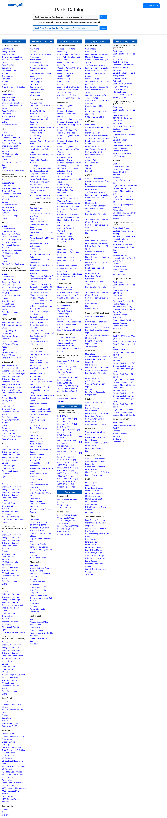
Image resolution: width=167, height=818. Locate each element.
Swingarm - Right (9, 54)
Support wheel (36, 501)
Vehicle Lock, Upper (66, 518)
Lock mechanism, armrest (41, 54)
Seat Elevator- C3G (93, 152)
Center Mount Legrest (39, 547)
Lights (4, 84)
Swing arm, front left (10, 452)
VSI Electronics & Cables (95, 65)
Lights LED (90, 114)
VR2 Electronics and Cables (97, 138)
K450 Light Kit (8, 744)
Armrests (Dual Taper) (122, 306)
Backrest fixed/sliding (39, 116)
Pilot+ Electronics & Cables (97, 68)
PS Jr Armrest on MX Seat (13, 774)
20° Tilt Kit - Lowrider (122, 118)
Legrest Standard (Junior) (124, 379)
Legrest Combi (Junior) (123, 382)
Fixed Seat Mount (92, 496)
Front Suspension (92, 133)
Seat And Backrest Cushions (42, 127)
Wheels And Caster (10, 677)
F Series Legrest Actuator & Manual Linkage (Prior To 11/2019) (41, 279)
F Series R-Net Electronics (13, 170)
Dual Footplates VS (38, 336)
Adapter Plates (91, 98)
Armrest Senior (119, 390)
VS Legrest (34, 333)
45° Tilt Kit (117, 59)
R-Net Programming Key (67, 385)
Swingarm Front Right (11, 384)
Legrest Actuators (37, 176)
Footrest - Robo (36, 627)
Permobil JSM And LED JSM (69, 369)
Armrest (33, 51)
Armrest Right (35, 249)
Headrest (33, 555)
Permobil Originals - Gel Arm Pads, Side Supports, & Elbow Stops (69, 124)
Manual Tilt (34, 612)
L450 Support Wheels (11, 799)
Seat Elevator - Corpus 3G (96, 87)
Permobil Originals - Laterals (69, 119)
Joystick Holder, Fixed (39, 260)
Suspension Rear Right (11, 143)
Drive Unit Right (8, 140)
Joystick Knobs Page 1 (67, 388)
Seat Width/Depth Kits (122, 244)
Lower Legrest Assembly (40, 412)
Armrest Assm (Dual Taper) (124, 236)
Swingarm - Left (9, 51)
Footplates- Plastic (38, 544)
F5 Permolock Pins (65, 534)
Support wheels (8, 228)
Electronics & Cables (94, 512)
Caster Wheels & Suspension (97, 356)
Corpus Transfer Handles (68, 214)
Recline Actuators (37, 130)
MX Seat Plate (8, 755)
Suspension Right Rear (11, 239)
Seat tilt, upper (36, 81)
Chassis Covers (8, 742)
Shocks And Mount (10, 146)
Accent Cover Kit (9, 439)
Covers (5, 159)
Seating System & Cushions (97, 335)
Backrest (33, 70)
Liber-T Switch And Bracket (69, 330)
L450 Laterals (8, 796)
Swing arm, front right (11, 449)
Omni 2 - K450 (63, 76)
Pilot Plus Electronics (122, 153)
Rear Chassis (90, 485)
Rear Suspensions (9, 365)
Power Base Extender (94, 488)
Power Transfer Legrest (40, 179)
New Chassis (90, 51)
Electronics (6, 474)
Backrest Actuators (121, 129)
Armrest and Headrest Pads (69, 295)
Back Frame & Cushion (39, 528)
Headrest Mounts (64, 287)
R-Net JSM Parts (64, 383)
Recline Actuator (37, 455)
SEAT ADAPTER (64, 507)
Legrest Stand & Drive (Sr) (124, 415)
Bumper (5, 720)
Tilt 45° (88, 168)
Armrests (117, 70)
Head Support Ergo (65, 249)
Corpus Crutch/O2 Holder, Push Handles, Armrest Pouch (68, 209)
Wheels (5, 403)
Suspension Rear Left (11, 138)
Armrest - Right (36, 135)
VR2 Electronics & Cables (96, 70)
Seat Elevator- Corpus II (95, 149)
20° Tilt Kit (117, 293)
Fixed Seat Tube (9, 65)
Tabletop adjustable (38, 638)
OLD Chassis (90, 49)
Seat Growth (35, 211)
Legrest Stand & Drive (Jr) (124, 385)
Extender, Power (92, 542)
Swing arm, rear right (11, 455)
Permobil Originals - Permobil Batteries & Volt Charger (68, 149)
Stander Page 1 (63, 313)
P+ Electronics (119, 272)
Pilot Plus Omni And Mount (68, 98)
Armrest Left (35, 251)
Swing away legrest (38, 68)
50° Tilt (33, 193)
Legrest (33, 482)
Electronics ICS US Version (124, 213)
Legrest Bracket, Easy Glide (125, 185)
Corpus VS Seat (8, 355)
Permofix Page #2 (65, 187)
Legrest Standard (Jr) (122, 196)
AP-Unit (5, 672)
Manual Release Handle (67, 499)
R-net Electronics (120, 274)
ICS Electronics (119, 92)
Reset (103, 17)
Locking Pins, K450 (65, 529)
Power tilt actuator (38, 609)
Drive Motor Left (9, 231)
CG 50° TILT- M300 (38, 525)
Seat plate (34, 435)
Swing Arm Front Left (11, 489)
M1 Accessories (36, 95)
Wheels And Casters (10, 148)
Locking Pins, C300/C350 (68, 526)
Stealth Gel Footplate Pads (68, 298)
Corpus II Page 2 (64, 311)
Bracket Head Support (67, 266)
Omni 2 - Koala (63, 79)
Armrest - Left (36, 133)
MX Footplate (7, 777)
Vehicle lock (62, 505)
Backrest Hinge (36, 114)
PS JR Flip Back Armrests (12, 772)
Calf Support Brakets (39, 65)
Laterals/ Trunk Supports (68, 292)
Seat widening (36, 438)
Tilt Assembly (91, 346)
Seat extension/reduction (124, 425)
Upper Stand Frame (121, 169)
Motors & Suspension (94, 57)
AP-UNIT (5, 151)
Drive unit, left (8, 468)
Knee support (35, 339)
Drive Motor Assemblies (12, 57)
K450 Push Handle (9, 785)
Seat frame (34, 49)
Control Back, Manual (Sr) (124, 393)
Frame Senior (118, 388)
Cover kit (6, 428)
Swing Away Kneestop (11, 387)
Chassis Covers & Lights (95, 424)
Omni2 (4, 328)
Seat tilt (88, 171)
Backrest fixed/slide (38, 444)
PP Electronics (8, 207)
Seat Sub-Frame (36, 103)
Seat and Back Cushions (123, 320)
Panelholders (35, 262)
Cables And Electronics (40, 198)
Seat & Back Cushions (122, 84)
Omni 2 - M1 (62, 70)
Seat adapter (7, 76)
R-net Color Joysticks (66, 366)
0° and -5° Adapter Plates (41, 195)
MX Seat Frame (8, 753)
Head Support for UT (66, 257)
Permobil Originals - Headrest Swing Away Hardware (66, 114)
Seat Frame (34, 519)
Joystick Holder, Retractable (42, 395)
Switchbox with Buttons (12, 325)
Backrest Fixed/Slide (38, 221)
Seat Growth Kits (120, 62)
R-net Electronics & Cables (13, 87)
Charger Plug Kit (9, 330)
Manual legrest (36, 62)
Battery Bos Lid (91, 309)
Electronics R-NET (9, 726)
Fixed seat (34, 84)
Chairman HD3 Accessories (69, 322)
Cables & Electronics (38, 428)
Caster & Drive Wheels (11, 747)
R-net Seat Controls (38, 558)
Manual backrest (37, 90)
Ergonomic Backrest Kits (123, 65)
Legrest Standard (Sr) (122, 188)
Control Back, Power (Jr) (123, 366)
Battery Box (7, 333)
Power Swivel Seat (93, 501)
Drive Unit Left (8, 135)
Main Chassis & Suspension (96, 240)
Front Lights (90, 389)
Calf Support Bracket (39, 171)
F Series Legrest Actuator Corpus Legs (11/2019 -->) (41, 285)
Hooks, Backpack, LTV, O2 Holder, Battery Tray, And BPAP (68, 220)
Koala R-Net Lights (10, 723)
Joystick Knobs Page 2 (67, 391)
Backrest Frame (36, 571)
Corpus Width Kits (37, 111)
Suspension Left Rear (11, 234)
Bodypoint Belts (64, 195)
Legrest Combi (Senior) (123, 412)
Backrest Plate (36, 230)
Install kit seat (35, 625)
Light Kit (88, 165)
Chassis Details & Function (13, 736)
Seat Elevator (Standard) (96, 206)
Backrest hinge (36, 360)
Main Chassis (7, 49)
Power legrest (35, 60)
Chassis (5, 132)
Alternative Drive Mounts (68, 87)
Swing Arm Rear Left (10, 379)
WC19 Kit (6, 802)
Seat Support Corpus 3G (96, 95)
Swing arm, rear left (10, 457)
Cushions (117, 263)
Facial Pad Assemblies (66, 290)
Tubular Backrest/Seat (39, 622)
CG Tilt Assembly (92, 381)
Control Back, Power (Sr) (124, 396)
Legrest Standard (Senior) (124, 409)
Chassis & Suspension (94, 178)
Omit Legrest (35, 165)
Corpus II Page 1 (64, 308)
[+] (50, 41)
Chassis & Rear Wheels (95, 458)
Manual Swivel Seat (93, 499)
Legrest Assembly (93, 343)
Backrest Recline (120, 433)
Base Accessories (64, 305)
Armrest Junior (119, 360)
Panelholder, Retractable (12, 783)
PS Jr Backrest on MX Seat (13, 766)
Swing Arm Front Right (11, 487)
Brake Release (91, 189)
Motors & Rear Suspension (96, 135)
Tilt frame (34, 606)
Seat (4, 812)
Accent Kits (7, 548)
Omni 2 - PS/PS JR (65, 73)
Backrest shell (35, 124)
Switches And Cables (66, 95)
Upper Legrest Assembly (40, 168)
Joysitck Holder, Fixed (39, 146)
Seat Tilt (116, 164)
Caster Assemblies (65, 343)
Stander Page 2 (64, 316)
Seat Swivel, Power (93, 553)
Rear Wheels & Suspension (96, 54)
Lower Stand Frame (121, 166)
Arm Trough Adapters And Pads (35, 141)
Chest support (36, 479)
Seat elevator (7, 68)
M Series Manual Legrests (41, 311)
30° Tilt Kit (117, 121)
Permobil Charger (64, 233)
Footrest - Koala (36, 630)
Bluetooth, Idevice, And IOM (69, 203)
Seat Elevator (7, 114)
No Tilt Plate (35, 425)
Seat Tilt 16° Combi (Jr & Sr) (125, 341)
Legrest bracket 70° (38, 587)
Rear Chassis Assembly (95, 520)
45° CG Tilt (34, 422)
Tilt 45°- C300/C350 (38, 522)
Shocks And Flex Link (11, 608)
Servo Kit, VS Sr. (120, 172)
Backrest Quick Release (40, 573)
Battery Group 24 (9, 352)
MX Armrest (7, 769)
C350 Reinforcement (66, 531)
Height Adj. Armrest (38, 530)
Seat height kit (36, 87)
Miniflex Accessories (66, 319)
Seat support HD (9, 116)
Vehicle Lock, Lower (66, 520)
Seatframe (34, 565)
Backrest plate (36, 446)
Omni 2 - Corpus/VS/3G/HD (69, 68)
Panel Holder (7, 780)
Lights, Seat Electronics (95, 475)
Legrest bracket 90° (38, 590)
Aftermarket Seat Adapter (41, 568)
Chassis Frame (8, 734)
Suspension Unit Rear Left (13, 371)
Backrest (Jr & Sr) (120, 349)
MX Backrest (7, 758)
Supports (33, 641)
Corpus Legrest (36, 317)
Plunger (60, 502)
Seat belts (34, 644)
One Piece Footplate (38, 490)
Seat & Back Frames (121, 228)
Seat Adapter (63, 523)
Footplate (34, 487)
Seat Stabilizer (8, 79)
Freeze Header (152, 6)
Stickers (5, 815)
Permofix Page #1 (64, 184)
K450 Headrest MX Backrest (14, 788)
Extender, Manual (92, 539)
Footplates (34, 57)
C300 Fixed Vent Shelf (95, 117)
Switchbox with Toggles (12, 322)
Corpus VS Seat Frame (11, 358)
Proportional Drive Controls (69, 54)
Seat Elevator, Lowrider (95, 419)
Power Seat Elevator (94, 341)
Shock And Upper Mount (12, 605)
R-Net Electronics (9, 124)
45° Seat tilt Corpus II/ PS (96, 111)
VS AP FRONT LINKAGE (12, 250)
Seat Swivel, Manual (93, 550)
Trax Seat (89, 574)
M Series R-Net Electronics (13, 519)
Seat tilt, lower (36, 79)
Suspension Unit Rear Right (13, 373)
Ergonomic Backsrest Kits (124, 126)
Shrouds (5, 81)
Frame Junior (118, 358)
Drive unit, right (8, 465)
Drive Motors (7, 739)
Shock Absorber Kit (10, 368)
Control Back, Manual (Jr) (124, 363)
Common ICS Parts (65, 346)
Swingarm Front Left (10, 382)
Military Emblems (64, 236)
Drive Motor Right (9, 237)
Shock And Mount (9, 242)
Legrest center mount (39, 595)
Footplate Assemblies (39, 174)
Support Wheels (8, 183)
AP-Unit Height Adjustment (13, 675)
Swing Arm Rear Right (11, 376)
